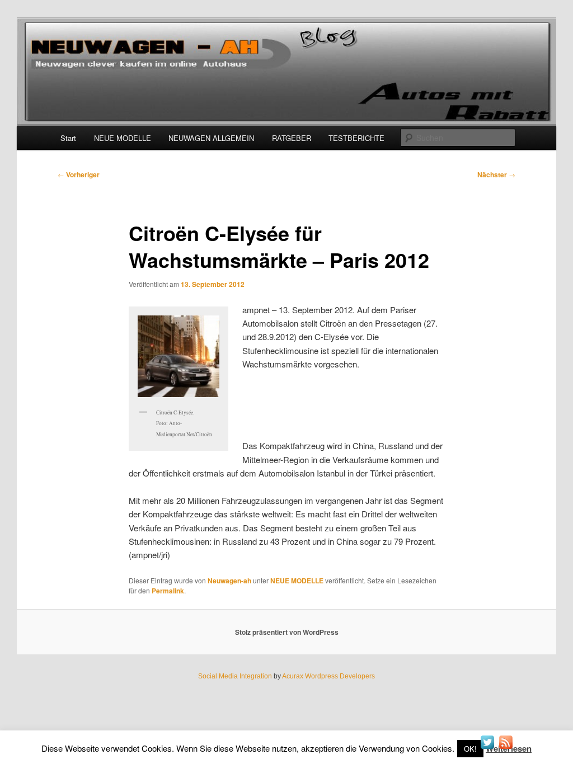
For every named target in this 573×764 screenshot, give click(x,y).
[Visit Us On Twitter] (487, 747)
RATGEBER (291, 138)
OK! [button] (470, 748)
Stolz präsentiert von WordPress (287, 632)
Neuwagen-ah (229, 581)
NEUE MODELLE (122, 138)
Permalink (168, 591)
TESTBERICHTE (356, 138)
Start (68, 138)
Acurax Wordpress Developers (328, 676)
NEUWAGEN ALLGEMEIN (211, 138)
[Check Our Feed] (505, 747)
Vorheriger (79, 174)
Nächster (496, 174)
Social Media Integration (235, 676)
